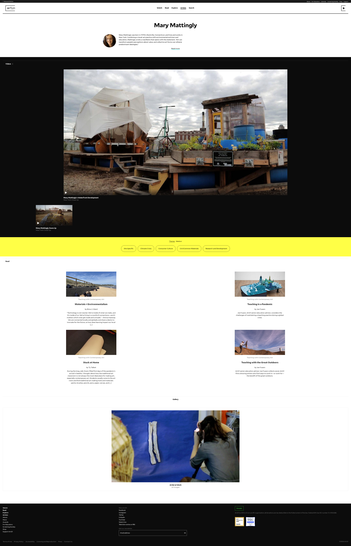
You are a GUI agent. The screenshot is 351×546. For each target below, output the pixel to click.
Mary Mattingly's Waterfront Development (81, 198)
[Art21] (10, 8)
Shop (340, 1)
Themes (172, 241)
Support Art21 (8, 531)
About (308, 1)
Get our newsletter (125, 528)
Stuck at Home (72, 331)
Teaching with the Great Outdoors (248, 331)
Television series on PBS (127, 524)
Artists (183, 8)
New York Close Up (71, 200)
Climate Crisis (145, 248)
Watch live (122, 522)
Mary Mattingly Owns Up (46, 228)
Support (346, 1)
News (5, 520)
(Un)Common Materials (189, 248)
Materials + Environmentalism (78, 273)
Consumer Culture (165, 248)
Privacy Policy (18, 541)
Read (167, 8)
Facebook (122, 510)
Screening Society (333, 1)
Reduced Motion (8, 1)
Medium (179, 241)
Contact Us (68, 541)
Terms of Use (7, 541)
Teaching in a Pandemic (244, 273)
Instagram (122, 513)
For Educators (316, 1)
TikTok (121, 515)
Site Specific (128, 248)
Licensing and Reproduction (46, 541)
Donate (239, 508)
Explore (175, 8)
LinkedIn (122, 517)
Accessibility (30, 541)
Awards (5, 522)
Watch (159, 8)
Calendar (323, 1)
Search (191, 8)
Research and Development (216, 248)
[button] (343, 8)
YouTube (122, 520)
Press (60, 541)
